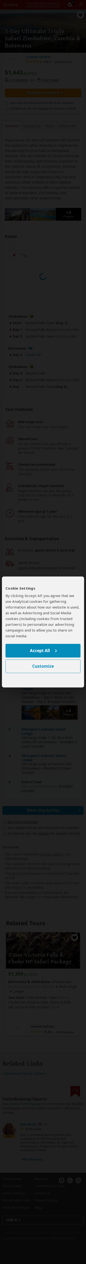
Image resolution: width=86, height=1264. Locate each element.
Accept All (40, 650)
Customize (43, 666)
